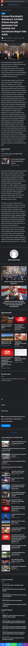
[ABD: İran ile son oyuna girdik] (6, 480)
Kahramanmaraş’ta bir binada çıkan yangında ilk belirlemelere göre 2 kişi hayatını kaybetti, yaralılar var (7, 362)
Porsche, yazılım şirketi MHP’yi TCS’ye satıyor (17, 472)
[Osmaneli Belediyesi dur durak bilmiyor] (6, 555)
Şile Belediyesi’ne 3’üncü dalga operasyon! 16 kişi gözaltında (20, 327)
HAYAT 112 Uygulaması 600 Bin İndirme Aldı (20, 359)
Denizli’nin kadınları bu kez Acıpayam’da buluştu (18, 442)
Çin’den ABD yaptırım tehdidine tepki (11, 154)
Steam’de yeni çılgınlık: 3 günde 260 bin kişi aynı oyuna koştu (18, 486)
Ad (2, 399)
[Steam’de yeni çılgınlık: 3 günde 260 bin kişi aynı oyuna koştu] (6, 487)
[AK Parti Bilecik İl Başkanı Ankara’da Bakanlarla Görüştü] (5, 161)
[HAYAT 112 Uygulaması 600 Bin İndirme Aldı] (21, 352)
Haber (9, 10)
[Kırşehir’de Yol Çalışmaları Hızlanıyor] (6, 568)
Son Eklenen (14, 432)
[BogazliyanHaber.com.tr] (14, 5)
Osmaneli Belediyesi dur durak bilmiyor (18, 553)
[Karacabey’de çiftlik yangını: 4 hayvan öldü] (6, 561)
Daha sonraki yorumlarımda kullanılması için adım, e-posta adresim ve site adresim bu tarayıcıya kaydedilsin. (13, 419)
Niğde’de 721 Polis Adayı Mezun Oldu (6, 342)
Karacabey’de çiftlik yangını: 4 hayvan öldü (17, 560)
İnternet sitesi (4, 410)
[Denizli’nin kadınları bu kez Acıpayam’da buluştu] (6, 444)
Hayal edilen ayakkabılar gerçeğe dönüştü (20, 343)
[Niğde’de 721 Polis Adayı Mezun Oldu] (7, 337)
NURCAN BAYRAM (8, 38)
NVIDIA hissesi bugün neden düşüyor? (12, 467)
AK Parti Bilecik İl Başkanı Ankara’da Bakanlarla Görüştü (18, 161)
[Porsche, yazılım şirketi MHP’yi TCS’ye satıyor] (6, 473)
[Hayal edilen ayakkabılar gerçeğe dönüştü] (21, 337)
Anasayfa (5, 10)
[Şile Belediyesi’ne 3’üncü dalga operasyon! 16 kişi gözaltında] (21, 320)
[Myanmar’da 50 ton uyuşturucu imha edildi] (7, 320)
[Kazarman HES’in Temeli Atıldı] (6, 516)
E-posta (3, 405)
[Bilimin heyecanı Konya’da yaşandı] (6, 456)
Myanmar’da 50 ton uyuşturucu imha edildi (7, 326)
